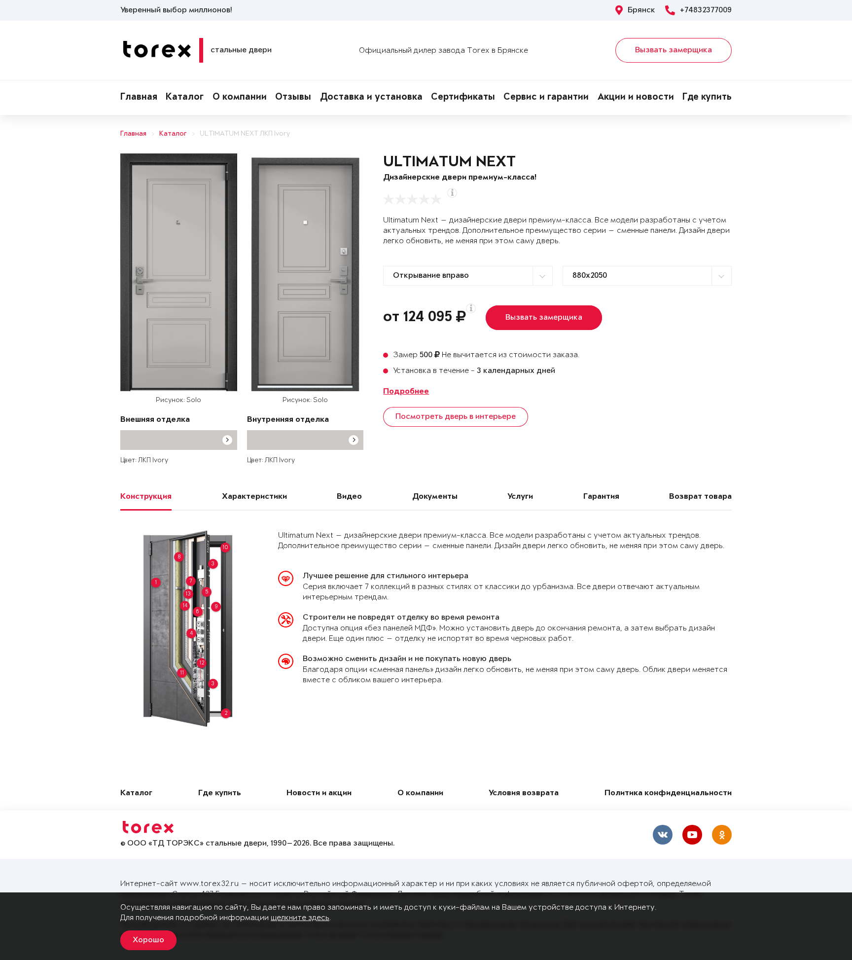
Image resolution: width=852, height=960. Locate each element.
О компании (240, 98)
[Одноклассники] (722, 835)
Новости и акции (319, 793)
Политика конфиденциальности (668, 793)
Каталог (185, 98)
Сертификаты (463, 98)
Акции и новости (636, 98)
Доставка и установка (371, 98)
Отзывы (293, 98)
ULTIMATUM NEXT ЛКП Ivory (245, 134)
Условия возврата (524, 793)
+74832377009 (706, 10)
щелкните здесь (300, 918)
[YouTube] (692, 835)
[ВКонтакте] (663, 835)
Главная (138, 98)
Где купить (707, 98)
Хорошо (148, 940)
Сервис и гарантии (546, 98)
